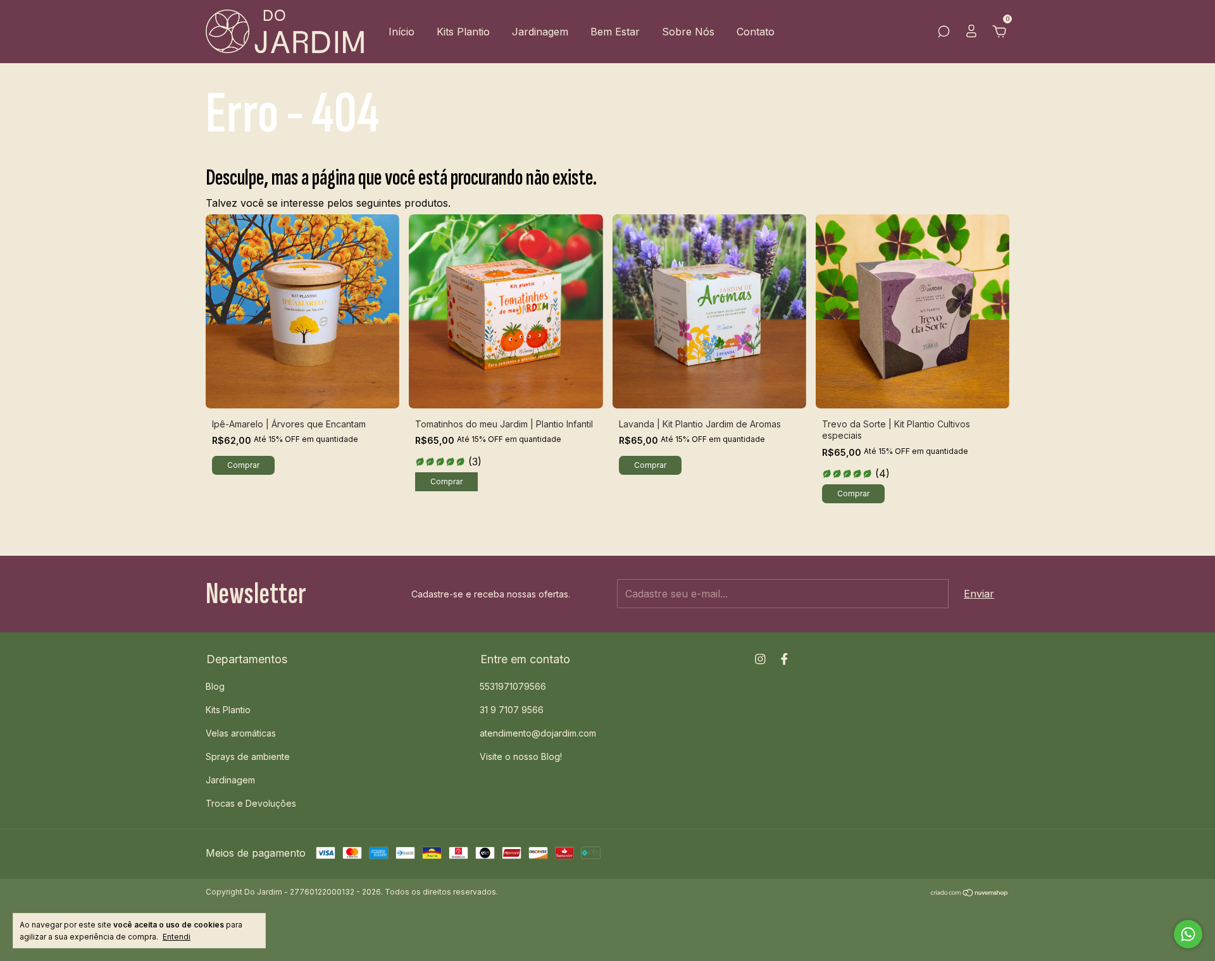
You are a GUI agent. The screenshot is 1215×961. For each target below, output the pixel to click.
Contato (756, 31)
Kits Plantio (463, 31)
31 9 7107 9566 (512, 709)
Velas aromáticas (241, 733)
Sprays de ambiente (248, 756)
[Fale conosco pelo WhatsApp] (1188, 934)
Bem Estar (615, 31)
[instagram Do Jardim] (760, 659)
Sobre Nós (688, 31)
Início (401, 31)
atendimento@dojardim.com (538, 733)
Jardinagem (540, 31)
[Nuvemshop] (969, 893)
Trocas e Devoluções (251, 803)
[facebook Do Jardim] (784, 659)
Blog (215, 686)
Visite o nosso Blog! (521, 756)
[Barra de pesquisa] (943, 32)
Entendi (176, 936)
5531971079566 (513, 686)
